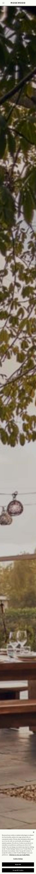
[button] (3, 3)
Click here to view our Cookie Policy (19, 855)
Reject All (18, 864)
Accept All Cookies (18, 870)
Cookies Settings (18, 858)
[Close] (33, 832)
